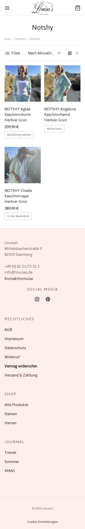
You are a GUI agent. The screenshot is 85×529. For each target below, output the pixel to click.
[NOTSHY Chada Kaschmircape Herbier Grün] (23, 165)
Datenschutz (15, 347)
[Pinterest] (48, 299)
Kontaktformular (19, 278)
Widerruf (12, 357)
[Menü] (7, 8)
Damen (11, 413)
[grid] (69, 53)
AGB (8, 329)
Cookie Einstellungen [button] (42, 522)
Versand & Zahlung (21, 375)
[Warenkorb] (77, 8)
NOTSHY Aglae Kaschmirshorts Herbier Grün (18, 114)
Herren (11, 423)
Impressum (14, 338)
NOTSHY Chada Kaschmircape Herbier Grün (18, 196)
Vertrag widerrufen (21, 366)
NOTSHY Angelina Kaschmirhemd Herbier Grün (60, 114)
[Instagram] (37, 299)
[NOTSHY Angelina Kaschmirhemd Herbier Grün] (62, 83)
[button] (18, 216)
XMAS (10, 470)
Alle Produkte (16, 404)
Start (8, 39)
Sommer (12, 461)
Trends (10, 452)
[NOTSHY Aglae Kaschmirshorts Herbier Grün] (23, 83)
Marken (20, 39)
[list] (77, 53)
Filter (15, 53)
